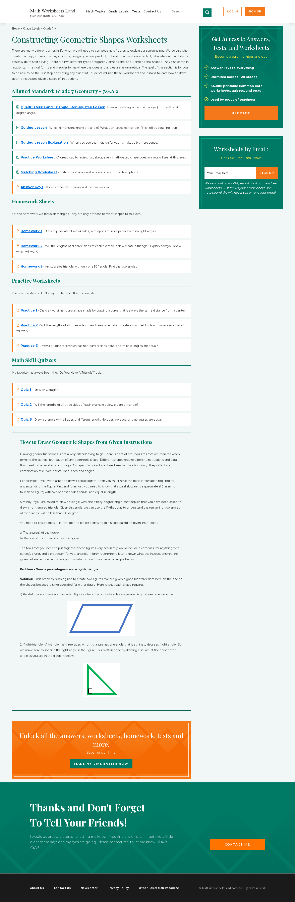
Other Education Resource (159, 888)
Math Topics (96, 11)
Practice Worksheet (38, 157)
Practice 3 (29, 346)
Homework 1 (31, 231)
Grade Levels (119, 11)
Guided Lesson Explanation (44, 142)
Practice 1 (29, 310)
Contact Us (152, 11)
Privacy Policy (118, 888)
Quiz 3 (26, 419)
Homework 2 (32, 246)
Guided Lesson (34, 128)
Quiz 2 (26, 405)
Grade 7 (48, 28)
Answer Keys (32, 187)
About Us (37, 888)
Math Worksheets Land (52, 10)
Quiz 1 (26, 390)
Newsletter (89, 888)
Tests (136, 11)
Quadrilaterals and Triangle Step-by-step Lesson (63, 107)
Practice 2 (29, 325)
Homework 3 (32, 266)
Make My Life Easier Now (101, 763)
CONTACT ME (237, 844)
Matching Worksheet (39, 172)
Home (16, 28)
